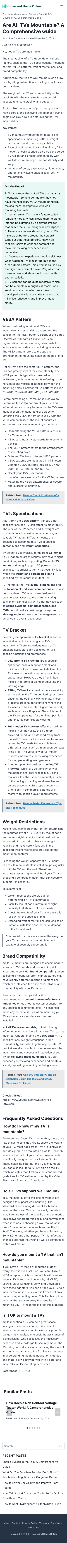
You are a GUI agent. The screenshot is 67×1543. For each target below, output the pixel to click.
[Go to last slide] (9, 1412)
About (6, 1523)
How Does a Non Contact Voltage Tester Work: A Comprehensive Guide (31, 1407)
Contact (16, 1523)
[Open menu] (62, 6)
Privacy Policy (29, 1523)
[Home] (3, 14)
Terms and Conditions (50, 1523)
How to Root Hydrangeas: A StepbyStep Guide (31, 1504)
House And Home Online (44, 1534)
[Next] (57, 1412)
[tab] (27, 1428)
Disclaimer (33, 1527)
